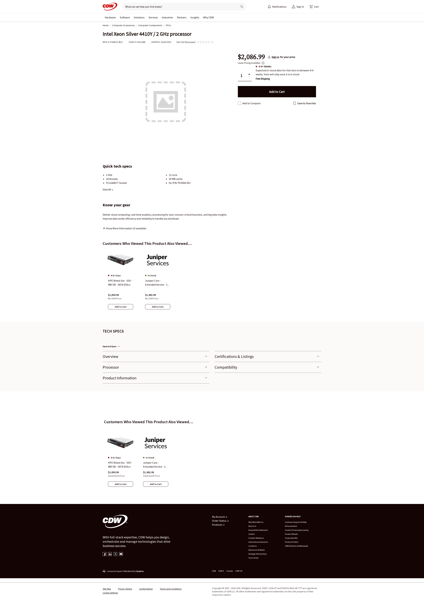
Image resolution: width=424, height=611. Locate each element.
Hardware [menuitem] (110, 17)
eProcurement (291, 526)
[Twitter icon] (115, 554)
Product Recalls (291, 534)
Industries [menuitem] (167, 17)
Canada (229, 571)
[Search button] (241, 6)
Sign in (275, 57)
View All (107, 189)
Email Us (140, 571)
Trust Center (253, 558)
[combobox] (179, 7)
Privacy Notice (125, 588)
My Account (218, 516)
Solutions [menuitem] (139, 17)
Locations (252, 546)
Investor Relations (256, 538)
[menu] (277, 7)
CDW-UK (238, 571)
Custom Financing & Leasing (296, 530)
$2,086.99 (251, 57)
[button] (314, 7)
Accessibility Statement (258, 530)
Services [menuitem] (153, 17)
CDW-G (221, 571)
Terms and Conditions (171, 588)
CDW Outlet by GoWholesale (296, 546)
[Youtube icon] (121, 554)
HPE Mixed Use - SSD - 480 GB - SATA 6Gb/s (120, 464)
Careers (251, 534)
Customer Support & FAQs (296, 522)
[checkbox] (239, 103)
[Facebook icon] (104, 554)
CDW (214, 571)
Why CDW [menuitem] (208, 17)
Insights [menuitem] (194, 17)
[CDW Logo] (110, 7)
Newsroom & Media (256, 550)
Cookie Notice (146, 588)
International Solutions (258, 542)
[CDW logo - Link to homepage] (110, 7)
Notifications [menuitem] (279, 6)
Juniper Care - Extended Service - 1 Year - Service (154, 465)
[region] (212, 282)
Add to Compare (251, 103)
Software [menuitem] (125, 17)
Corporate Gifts (291, 538)
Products (217, 524)
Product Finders (291, 542)
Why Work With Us (255, 522)
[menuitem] (269, 6)
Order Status (219, 520)
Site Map (107, 588)
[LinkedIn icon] (110, 554)
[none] (110, 17)
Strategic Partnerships (257, 554)
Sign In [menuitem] (300, 6)
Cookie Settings (110, 592)
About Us (252, 526)
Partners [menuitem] (181, 17)
